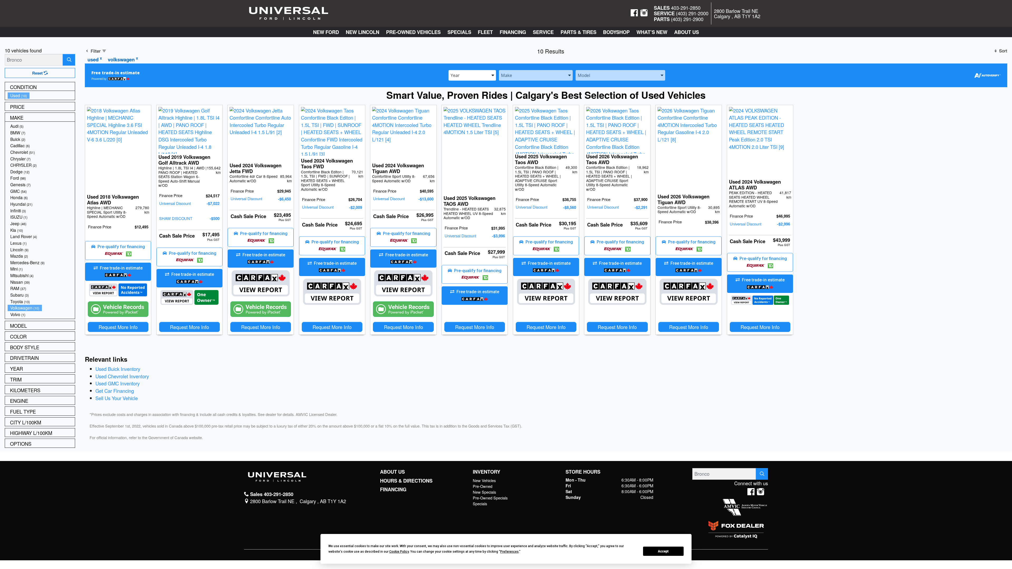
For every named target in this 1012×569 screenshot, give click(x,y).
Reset (38, 73)
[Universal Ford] (288, 12)
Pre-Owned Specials (490, 498)
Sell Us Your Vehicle (116, 398)
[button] (326, 32)
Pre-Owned (482, 486)
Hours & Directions (406, 480)
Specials (480, 503)
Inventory (486, 471)
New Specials (484, 492)
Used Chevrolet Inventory (122, 376)
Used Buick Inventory (117, 368)
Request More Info (118, 326)
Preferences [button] (509, 551)
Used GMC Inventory (117, 383)
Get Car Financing (114, 390)
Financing (393, 489)
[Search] (69, 59)
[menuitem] (41, 95)
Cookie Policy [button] (399, 551)
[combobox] (472, 75)
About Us (392, 471)
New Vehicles (484, 480)
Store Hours (583, 471)
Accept (663, 551)
